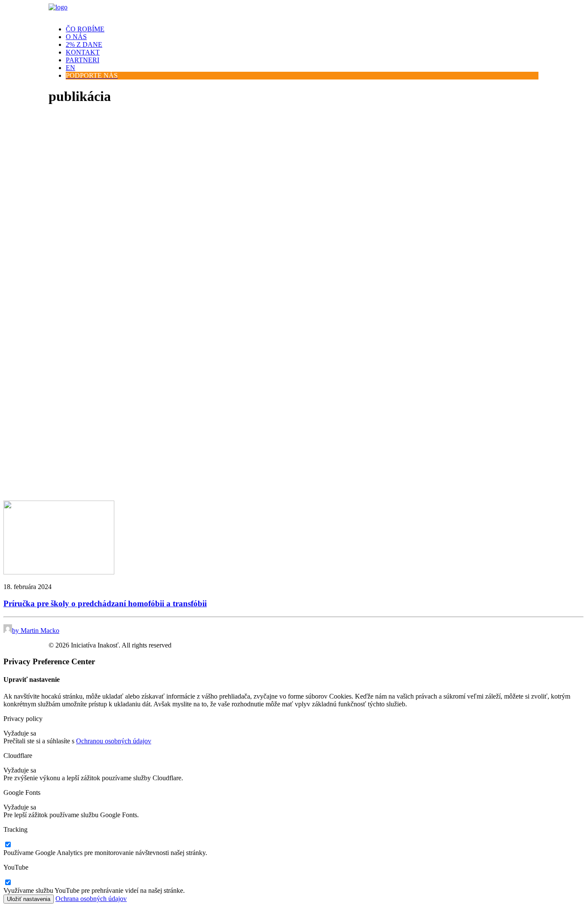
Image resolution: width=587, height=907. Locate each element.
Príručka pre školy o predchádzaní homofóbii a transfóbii (105, 603)
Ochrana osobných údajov (91, 898)
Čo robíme (85, 29)
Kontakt (83, 52)
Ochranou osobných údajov (113, 741)
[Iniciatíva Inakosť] (293, 10)
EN (70, 67)
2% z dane (84, 44)
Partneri (82, 60)
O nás (76, 36)
